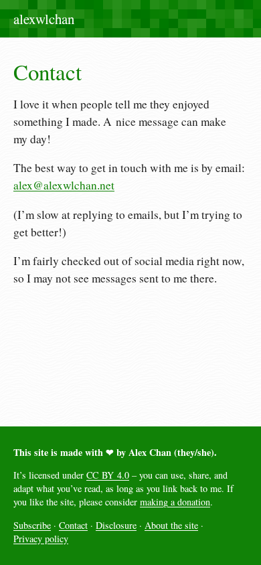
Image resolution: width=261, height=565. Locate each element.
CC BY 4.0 (107, 475)
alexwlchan (43, 18)
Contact (73, 525)
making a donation (175, 501)
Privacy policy (40, 538)
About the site (171, 525)
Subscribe (32, 525)
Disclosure (116, 525)
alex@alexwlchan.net (63, 185)
